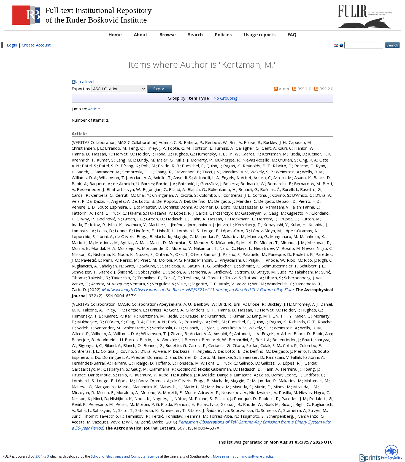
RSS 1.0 (304, 88)
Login (12, 45)
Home (115, 35)
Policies (223, 35)
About (140, 35)
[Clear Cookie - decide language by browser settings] (341, 45)
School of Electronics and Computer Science (125, 456)
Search (195, 35)
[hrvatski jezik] (336, 45)
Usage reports (260, 35)
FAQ (292, 35)
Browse (168, 35)
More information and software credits (243, 456)
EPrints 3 (42, 456)
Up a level (84, 81)
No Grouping (225, 98)
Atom (284, 88)
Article (94, 108)
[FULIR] (348, 14)
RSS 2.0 (326, 88)
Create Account (36, 45)
